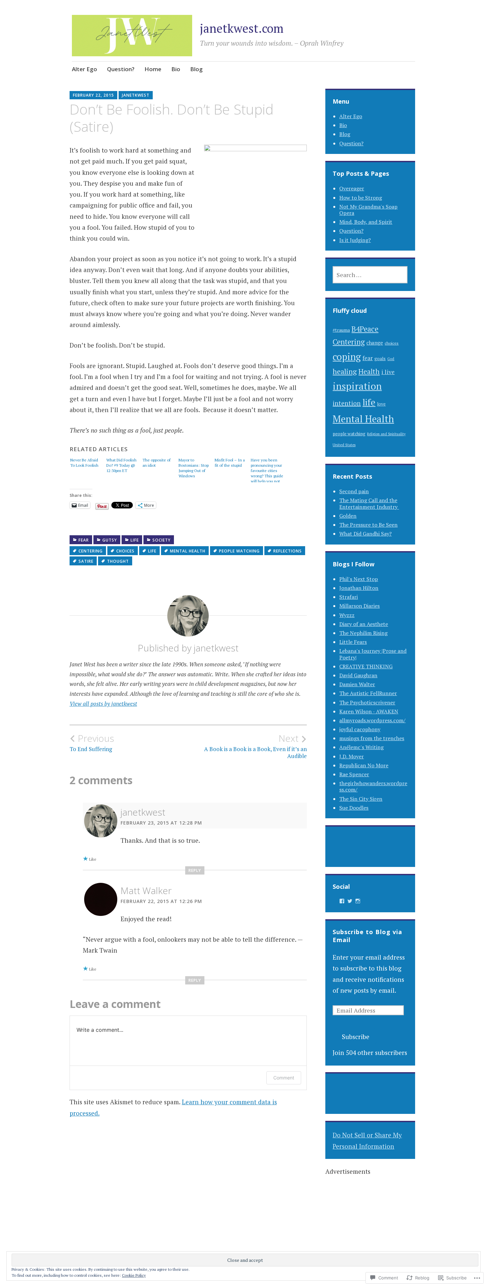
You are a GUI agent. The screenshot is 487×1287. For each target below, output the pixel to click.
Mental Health (187, 551)
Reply (195, 870)
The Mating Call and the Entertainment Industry (369, 503)
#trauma (341, 330)
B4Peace (365, 329)
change (374, 342)
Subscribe (355, 1036)
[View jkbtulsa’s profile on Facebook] (342, 901)
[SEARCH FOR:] (370, 274)
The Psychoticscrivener (367, 702)
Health (369, 371)
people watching (239, 551)
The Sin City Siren (360, 798)
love (381, 404)
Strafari (348, 596)
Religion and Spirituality (386, 434)
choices (125, 551)
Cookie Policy (134, 1275)
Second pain (354, 491)
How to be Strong (360, 197)
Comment (283, 1077)
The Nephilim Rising (363, 633)
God (390, 359)
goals (380, 358)
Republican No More (363, 765)
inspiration (357, 386)
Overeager (351, 188)
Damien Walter (357, 684)
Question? (121, 69)
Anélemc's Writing (361, 747)
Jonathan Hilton (358, 588)
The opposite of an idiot (156, 462)
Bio (175, 69)
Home (152, 69)
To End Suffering (92, 743)
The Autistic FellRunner (368, 693)
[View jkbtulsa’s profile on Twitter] (349, 901)
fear (84, 540)
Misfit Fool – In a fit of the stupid (230, 462)
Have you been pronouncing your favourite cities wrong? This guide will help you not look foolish (267, 469)
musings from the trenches (371, 738)
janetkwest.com (242, 28)
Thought (118, 561)
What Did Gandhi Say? (365, 533)
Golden (347, 515)
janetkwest (135, 95)
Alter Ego (84, 69)
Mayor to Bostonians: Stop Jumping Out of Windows (194, 467)
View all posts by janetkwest (103, 703)
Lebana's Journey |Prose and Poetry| (372, 654)
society (161, 540)
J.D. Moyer (351, 756)
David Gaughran (358, 675)
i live (388, 372)
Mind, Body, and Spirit (365, 221)
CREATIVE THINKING (366, 666)
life (135, 540)
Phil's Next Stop (358, 579)
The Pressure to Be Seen (368, 524)
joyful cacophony (359, 729)
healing (345, 371)
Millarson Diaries (359, 605)
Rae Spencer (354, 774)
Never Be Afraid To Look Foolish (84, 462)
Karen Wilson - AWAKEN (368, 711)
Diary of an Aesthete (363, 624)
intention (347, 403)
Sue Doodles (353, 807)
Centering (91, 551)
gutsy (109, 540)
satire (86, 561)
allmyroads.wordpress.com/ (372, 720)
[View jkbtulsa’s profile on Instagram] (357, 901)
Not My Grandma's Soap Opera (368, 209)
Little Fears (353, 641)
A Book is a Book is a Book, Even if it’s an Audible (255, 746)
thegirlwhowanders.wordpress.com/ (373, 786)
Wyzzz (346, 615)
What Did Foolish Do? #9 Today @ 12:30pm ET (121, 465)
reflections (287, 551)
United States (344, 445)
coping (347, 356)
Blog (196, 69)
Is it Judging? (355, 240)
